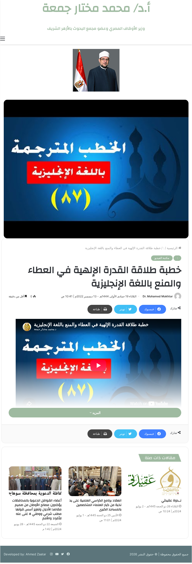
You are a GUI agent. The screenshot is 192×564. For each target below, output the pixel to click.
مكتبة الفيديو (162, 258)
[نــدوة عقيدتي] (154, 481)
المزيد (96, 413)
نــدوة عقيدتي (171, 501)
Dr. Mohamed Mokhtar (158, 296)
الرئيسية (172, 248)
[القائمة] (2, 38)
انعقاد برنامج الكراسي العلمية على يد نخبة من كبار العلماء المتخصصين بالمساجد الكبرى (95, 505)
